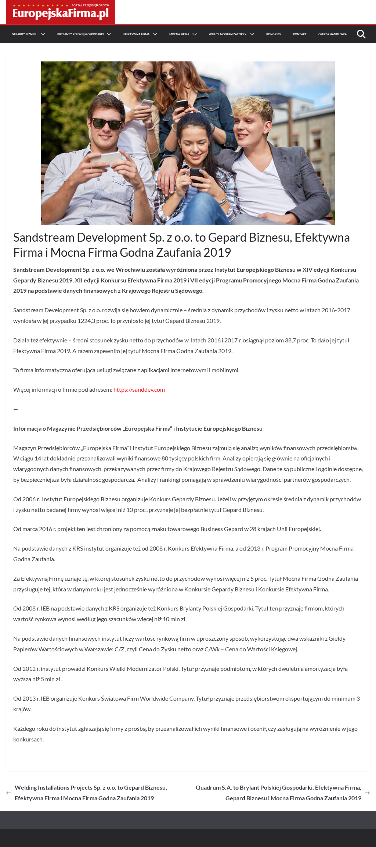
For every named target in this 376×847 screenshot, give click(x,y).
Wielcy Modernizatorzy (227, 34)
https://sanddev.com (139, 389)
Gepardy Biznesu (24, 34)
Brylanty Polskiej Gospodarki (80, 34)
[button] (41, 34)
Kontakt (300, 34)
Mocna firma (179, 34)
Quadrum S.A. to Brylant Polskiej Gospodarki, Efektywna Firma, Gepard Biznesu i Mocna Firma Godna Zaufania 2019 (278, 792)
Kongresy (273, 34)
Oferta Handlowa (332, 34)
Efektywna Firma (136, 34)
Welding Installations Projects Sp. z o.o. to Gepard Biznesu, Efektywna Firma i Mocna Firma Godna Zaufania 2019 (91, 792)
